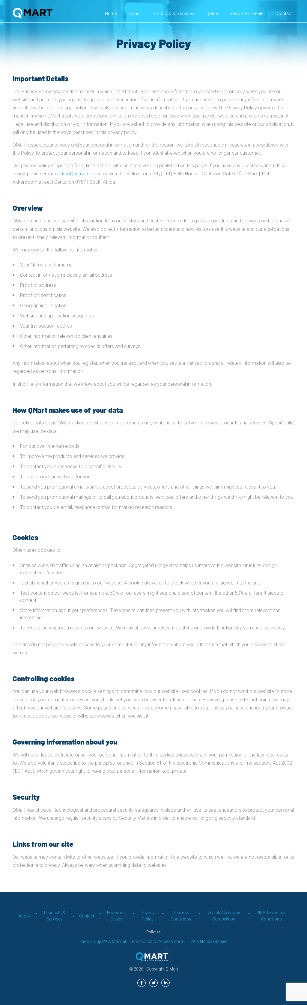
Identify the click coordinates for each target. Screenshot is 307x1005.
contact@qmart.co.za (78, 174)
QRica (212, 13)
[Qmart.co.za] (35, 10)
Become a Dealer (247, 13)
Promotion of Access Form (158, 941)
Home (111, 13)
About (135, 13)
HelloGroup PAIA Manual (103, 941)
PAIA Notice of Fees (208, 941)
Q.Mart (171, 969)
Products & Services (174, 13)
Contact (285, 13)
